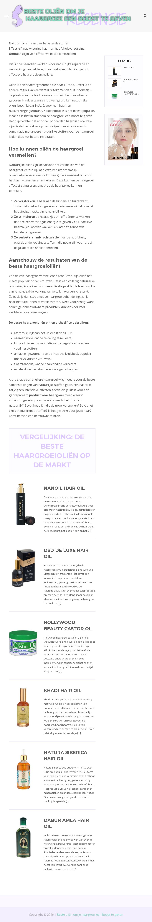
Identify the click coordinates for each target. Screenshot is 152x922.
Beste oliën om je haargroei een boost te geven (90, 915)
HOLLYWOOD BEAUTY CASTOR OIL (130, 93)
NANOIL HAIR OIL (64, 488)
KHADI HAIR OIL (62, 690)
